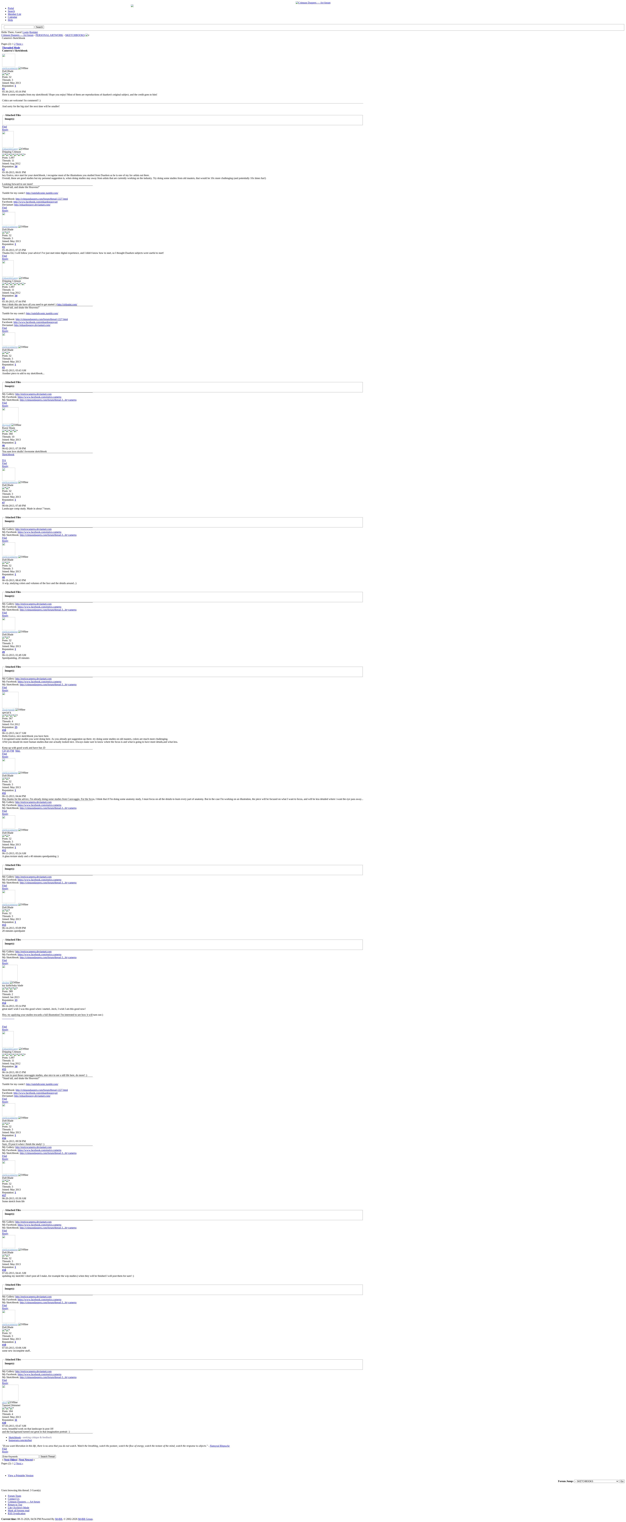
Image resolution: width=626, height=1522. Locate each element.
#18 (4, 1270)
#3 (3, 247)
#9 (3, 652)
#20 (4, 1422)
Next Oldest (10, 1459)
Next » (19, 44)
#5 (3, 367)
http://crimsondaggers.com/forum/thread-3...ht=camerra (48, 400)
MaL (17, 750)
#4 (3, 298)
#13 (4, 925)
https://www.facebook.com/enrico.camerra (39, 397)
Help (10, 20)
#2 (3, 169)
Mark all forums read (18, 1510)
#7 (3, 502)
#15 (4, 1069)
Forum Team (14, 1495)
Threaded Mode (11, 47)
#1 (3, 88)
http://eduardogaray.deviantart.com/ (32, 204)
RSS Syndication (16, 1513)
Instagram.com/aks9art (20, 1440)
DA (4, 460)
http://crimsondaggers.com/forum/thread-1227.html (42, 198)
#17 (4, 1195)
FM (12, 750)
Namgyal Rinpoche (220, 1445)
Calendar (12, 17)
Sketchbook (8, 454)
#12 (4, 850)
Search (11, 11)
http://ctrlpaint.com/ (67, 304)
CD (4, 750)
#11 (4, 793)
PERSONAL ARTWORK (49, 35)
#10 (4, 730)
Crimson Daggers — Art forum (17, 35)
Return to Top (15, 1504)
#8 (3, 577)
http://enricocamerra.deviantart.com (33, 394)
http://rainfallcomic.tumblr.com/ (42, 193)
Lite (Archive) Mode (18, 1507)
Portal (11, 8)
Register (33, 32)
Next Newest (26, 1459)
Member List (14, 14)
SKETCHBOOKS (75, 35)
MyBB (58, 1519)
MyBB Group (85, 1519)
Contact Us (13, 1498)
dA (8, 750)
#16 (4, 1138)
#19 (4, 1344)
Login (25, 32)
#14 (4, 1003)
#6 (3, 445)
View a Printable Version (20, 1475)
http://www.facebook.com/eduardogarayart (36, 201)
